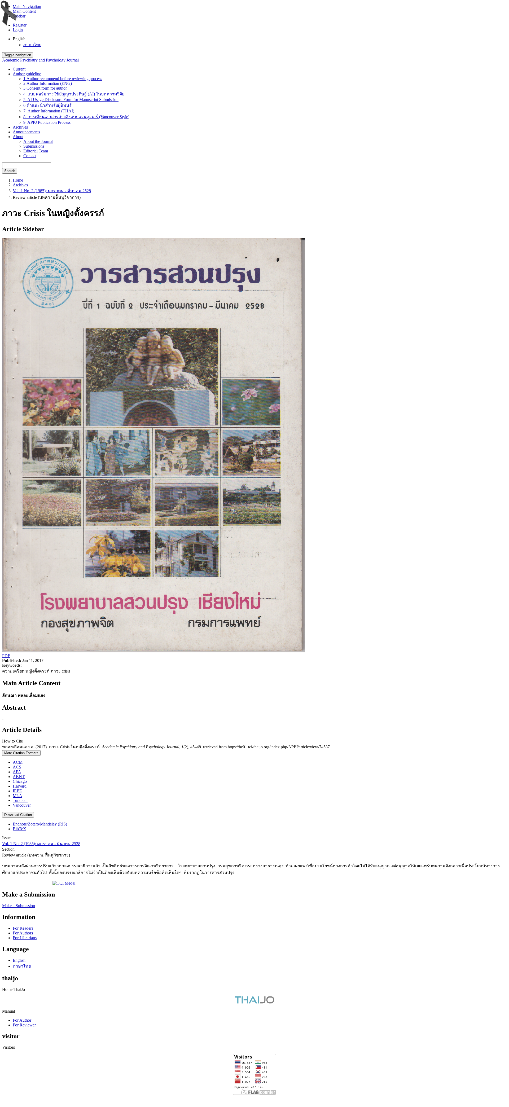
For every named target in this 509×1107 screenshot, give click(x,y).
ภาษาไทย (32, 44)
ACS (17, 767)
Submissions (33, 146)
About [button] (18, 136)
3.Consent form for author (45, 88)
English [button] (19, 39)
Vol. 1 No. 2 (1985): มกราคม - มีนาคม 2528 (52, 190)
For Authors (23, 933)
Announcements (26, 132)
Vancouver (22, 805)
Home (18, 180)
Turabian (20, 800)
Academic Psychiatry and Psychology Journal (40, 60)
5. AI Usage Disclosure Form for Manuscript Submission (71, 99)
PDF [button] (6, 655)
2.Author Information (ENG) (47, 83)
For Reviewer (24, 1025)
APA (17, 772)
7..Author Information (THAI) (48, 111)
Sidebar (19, 16)
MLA (17, 795)
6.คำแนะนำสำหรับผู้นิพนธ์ (47, 105)
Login (18, 30)
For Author (22, 1020)
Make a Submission (18, 905)
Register (20, 25)
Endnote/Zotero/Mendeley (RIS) (40, 824)
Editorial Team (35, 151)
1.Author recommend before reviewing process (62, 78)
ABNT (19, 776)
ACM (18, 762)
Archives (20, 127)
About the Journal (38, 141)
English (19, 960)
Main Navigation (27, 6)
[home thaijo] (254, 1002)
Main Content (24, 11)
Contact (29, 155)
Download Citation (18, 815)
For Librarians (25, 937)
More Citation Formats (21, 753)
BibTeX (19, 829)
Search (9, 171)
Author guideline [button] (27, 74)
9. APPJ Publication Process (47, 122)
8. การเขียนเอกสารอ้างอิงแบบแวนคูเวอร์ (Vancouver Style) (76, 117)
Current (19, 69)
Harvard (20, 786)
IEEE (17, 791)
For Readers (23, 928)
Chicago (20, 781)
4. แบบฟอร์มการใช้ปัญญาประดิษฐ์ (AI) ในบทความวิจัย (73, 94)
